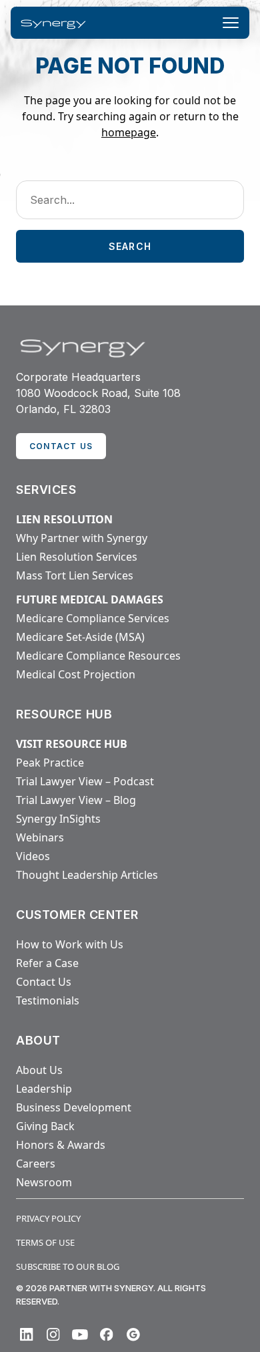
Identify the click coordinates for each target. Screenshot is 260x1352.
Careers (35, 1163)
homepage (128, 132)
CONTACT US (61, 446)
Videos (33, 856)
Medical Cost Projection (75, 674)
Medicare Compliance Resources (98, 655)
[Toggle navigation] (230, 23)
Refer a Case (47, 963)
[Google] (133, 1334)
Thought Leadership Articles (87, 874)
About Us (39, 1070)
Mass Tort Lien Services (74, 575)
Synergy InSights (58, 818)
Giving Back (45, 1126)
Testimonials (47, 1000)
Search (130, 246)
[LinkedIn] (26, 1334)
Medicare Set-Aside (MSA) (80, 637)
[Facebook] (106, 1334)
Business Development (73, 1107)
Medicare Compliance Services (92, 618)
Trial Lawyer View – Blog (76, 800)
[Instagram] (53, 1334)
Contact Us (43, 981)
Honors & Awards (60, 1144)
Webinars (40, 837)
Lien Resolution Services (76, 556)
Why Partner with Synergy (81, 538)
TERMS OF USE (45, 1242)
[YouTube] (80, 1334)
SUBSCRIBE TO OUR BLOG (67, 1266)
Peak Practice (50, 762)
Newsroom (44, 1182)
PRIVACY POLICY (48, 1218)
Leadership (44, 1088)
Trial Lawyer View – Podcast (85, 781)
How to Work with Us (69, 944)
